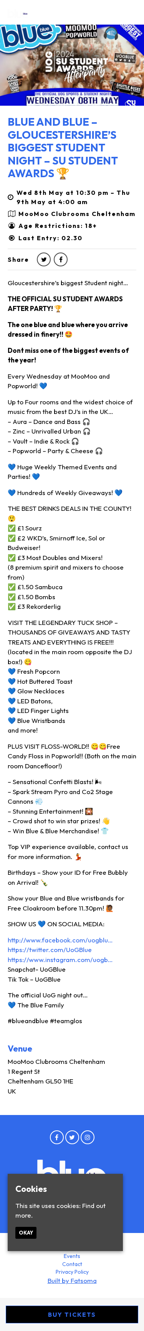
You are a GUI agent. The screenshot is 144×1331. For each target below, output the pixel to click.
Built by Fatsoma (72, 1280)
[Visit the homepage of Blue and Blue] (18, 13)
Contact (72, 1264)
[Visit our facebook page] (61, 259)
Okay (26, 1233)
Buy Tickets (72, 1314)
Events (72, 1256)
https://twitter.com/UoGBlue (50, 949)
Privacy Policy (72, 1271)
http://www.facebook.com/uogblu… (60, 940)
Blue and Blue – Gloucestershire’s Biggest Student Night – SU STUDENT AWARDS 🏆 (63, 147)
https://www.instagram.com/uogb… (60, 959)
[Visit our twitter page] (44, 259)
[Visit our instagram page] (87, 1137)
